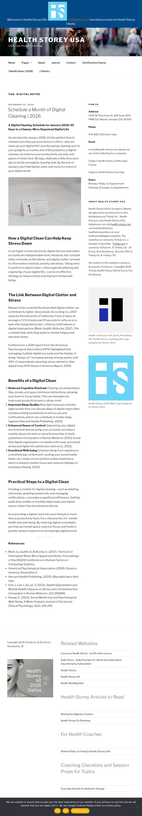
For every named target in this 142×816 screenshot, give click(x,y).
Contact (71, 62)
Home (11, 62)
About (41, 62)
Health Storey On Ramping (75, 720)
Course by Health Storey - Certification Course (86, 653)
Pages (25, 62)
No (66, 810)
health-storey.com (121, 224)
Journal (56, 62)
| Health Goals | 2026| (20, 71)
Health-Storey (68, 670)
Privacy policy (80, 810)
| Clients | (44, 71)
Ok (57, 810)
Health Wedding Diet (72, 683)
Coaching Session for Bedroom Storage (82, 788)
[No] (137, 807)
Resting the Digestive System (77, 714)
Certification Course (94, 62)
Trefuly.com (118, 243)
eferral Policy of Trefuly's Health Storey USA (86, 751)
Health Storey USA (46, 40)
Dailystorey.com (79, 19)
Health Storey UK (70, 676)
